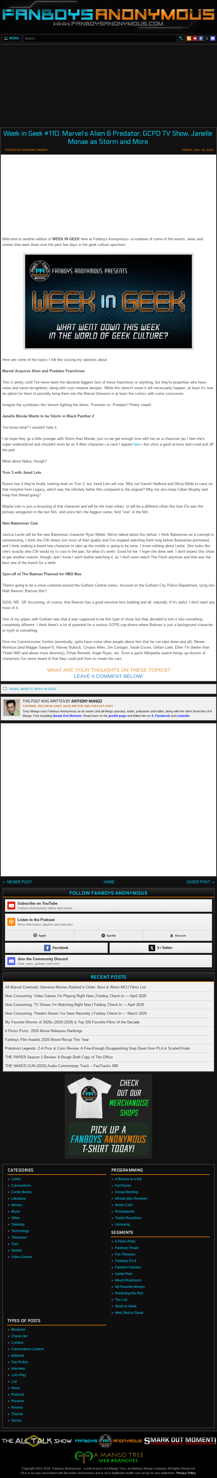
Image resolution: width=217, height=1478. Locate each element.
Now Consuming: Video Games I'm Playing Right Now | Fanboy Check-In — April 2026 (75, 996)
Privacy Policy (186, 1473)
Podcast (17, 1394)
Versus (16, 1420)
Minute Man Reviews (131, 1199)
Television (19, 1237)
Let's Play (18, 1375)
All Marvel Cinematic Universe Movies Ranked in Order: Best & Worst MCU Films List (75, 987)
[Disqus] (108, 800)
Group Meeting (126, 1192)
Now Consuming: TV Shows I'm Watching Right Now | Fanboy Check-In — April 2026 (74, 1005)
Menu (14, 38)
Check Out (19, 1336)
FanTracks (123, 1186)
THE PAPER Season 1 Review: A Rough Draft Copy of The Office (59, 1057)
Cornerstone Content (27, 1349)
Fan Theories (125, 1254)
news (13, 689)
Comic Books (21, 1192)
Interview (18, 1369)
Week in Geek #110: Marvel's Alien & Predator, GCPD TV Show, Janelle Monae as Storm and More (107, 137)
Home (109, 882)
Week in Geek (45, 689)
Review (17, 1407)
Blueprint (18, 1330)
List (14, 1382)
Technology (20, 1231)
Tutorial (17, 1414)
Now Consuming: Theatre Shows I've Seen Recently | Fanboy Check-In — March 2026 (76, 1013)
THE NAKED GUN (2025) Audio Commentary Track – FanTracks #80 (61, 1066)
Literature (18, 1199)
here (136, 444)
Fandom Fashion (128, 1267)
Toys (14, 1244)
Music (15, 1211)
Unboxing (122, 1224)
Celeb (16, 1179)
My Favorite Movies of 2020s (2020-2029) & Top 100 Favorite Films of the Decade (72, 1022)
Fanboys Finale (127, 1248)
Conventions (21, 1186)
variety (26, 689)
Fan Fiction (19, 1362)
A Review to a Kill (128, 1179)
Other (15, 1218)
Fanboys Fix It (125, 1261)
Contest (17, 1343)
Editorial (17, 1356)
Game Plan (123, 1274)
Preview (17, 1401)
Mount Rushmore (128, 1280)
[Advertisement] (108, 84)
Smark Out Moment (67, 715)
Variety (16, 1250)
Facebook (162, 715)
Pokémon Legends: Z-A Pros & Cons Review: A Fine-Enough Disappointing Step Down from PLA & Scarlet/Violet (97, 1048)
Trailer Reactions (128, 1218)
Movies (16, 1205)
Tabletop (18, 1224)
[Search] (181, 38)
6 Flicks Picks (125, 1241)
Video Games (21, 1257)
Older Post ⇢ (200, 882)
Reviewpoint (124, 1211)
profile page (117, 715)
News (15, 1388)
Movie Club (124, 1205)
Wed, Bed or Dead (129, 1313)
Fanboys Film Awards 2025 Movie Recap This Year (47, 1040)
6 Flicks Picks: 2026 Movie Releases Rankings (44, 1031)
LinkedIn (183, 715)
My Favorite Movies (130, 1287)
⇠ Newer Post (17, 882)
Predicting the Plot (129, 1293)
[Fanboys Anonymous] (108, 16)
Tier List (121, 1300)
